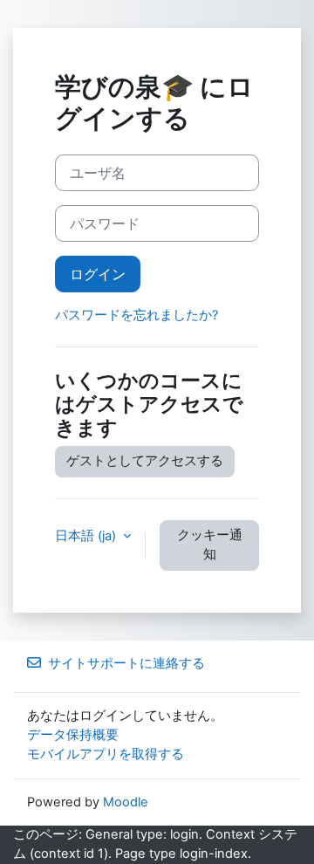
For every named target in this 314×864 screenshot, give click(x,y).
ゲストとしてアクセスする (144, 461)
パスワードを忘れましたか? (136, 315)
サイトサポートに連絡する (126, 663)
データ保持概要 (73, 735)
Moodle (125, 802)
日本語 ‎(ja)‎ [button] (87, 536)
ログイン (98, 274)
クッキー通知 (209, 544)
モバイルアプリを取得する (105, 754)
